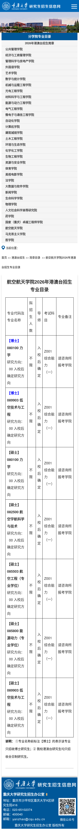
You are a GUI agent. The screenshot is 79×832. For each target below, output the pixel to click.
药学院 (9, 216)
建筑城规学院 (14, 132)
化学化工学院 (14, 150)
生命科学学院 (14, 198)
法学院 (9, 180)
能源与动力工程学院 (18, 103)
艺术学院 (11, 73)
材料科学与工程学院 (18, 97)
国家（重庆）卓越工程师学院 (24, 222)
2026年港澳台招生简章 (39, 43)
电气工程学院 (14, 109)
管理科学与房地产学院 (19, 61)
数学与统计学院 (15, 79)
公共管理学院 (14, 49)
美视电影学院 (14, 174)
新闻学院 (11, 192)
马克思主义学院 (15, 234)
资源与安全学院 (15, 162)
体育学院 (11, 168)
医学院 (9, 240)
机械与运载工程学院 (18, 85)
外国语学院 (12, 67)
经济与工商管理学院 (18, 55)
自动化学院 (12, 120)
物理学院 (11, 204)
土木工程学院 (14, 138)
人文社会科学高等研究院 (21, 210)
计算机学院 (12, 126)
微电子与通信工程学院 (19, 115)
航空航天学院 (14, 228)
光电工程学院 (14, 91)
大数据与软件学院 (16, 186)
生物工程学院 (14, 156)
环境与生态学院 (15, 144)
